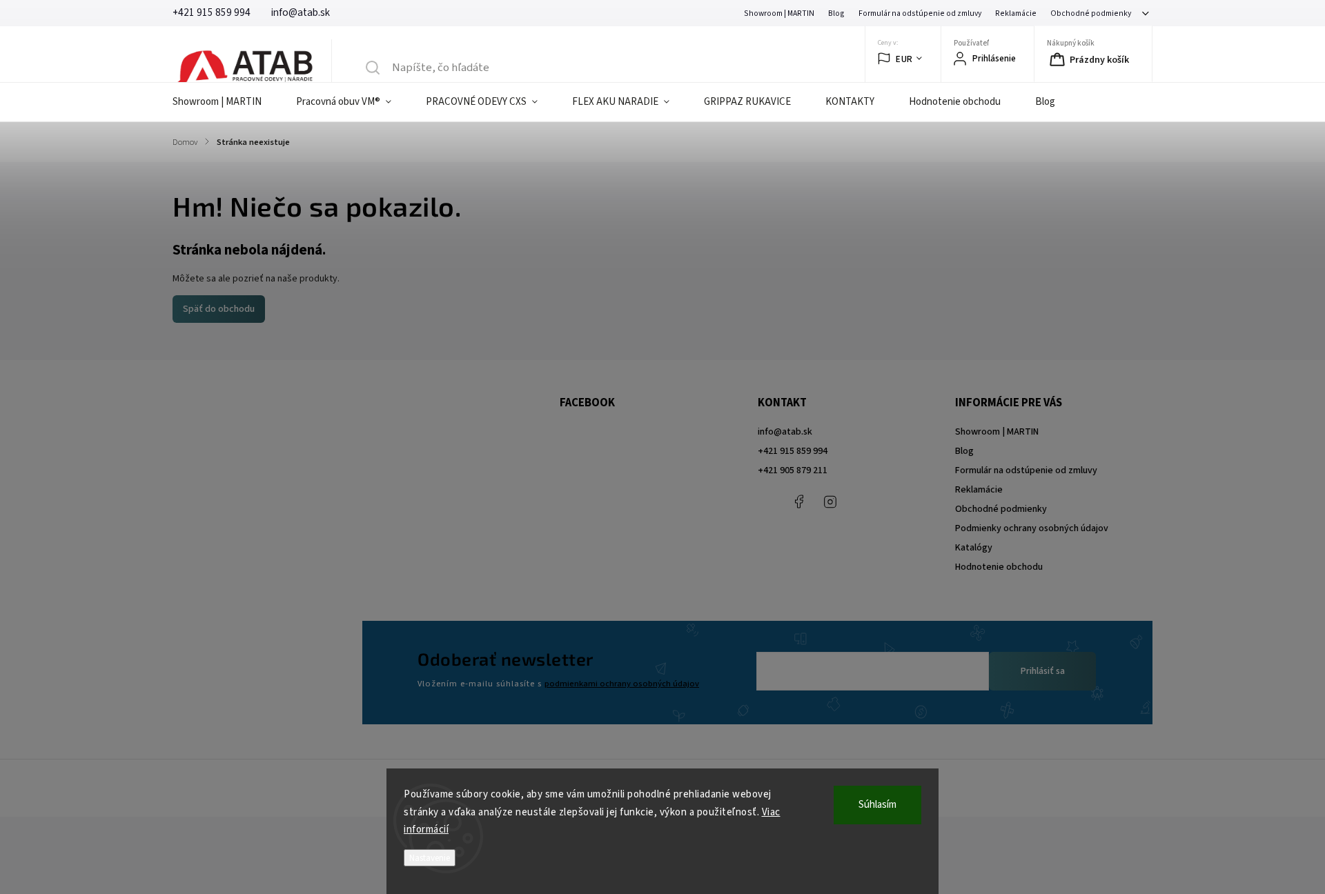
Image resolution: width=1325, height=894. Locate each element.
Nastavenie (429, 857)
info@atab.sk (785, 432)
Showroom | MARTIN (779, 13)
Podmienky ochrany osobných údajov (1031, 528)
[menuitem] (226, 102)
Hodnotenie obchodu (999, 567)
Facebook (799, 501)
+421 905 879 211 (792, 470)
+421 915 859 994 (792, 451)
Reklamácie (1016, 13)
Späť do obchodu (219, 309)
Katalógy (973, 548)
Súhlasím (877, 804)
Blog (836, 13)
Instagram (830, 501)
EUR (904, 59)
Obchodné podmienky (1090, 13)
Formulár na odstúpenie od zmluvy (919, 13)
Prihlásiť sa (1043, 671)
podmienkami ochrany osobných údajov (621, 683)
